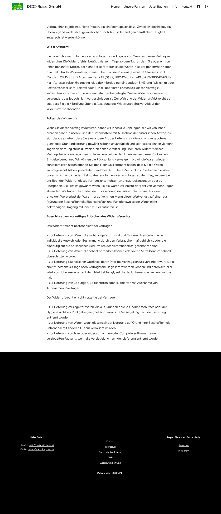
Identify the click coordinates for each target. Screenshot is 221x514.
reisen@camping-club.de (41, 449)
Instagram (183, 450)
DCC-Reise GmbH (44, 6)
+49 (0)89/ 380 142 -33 (41, 445)
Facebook (184, 445)
